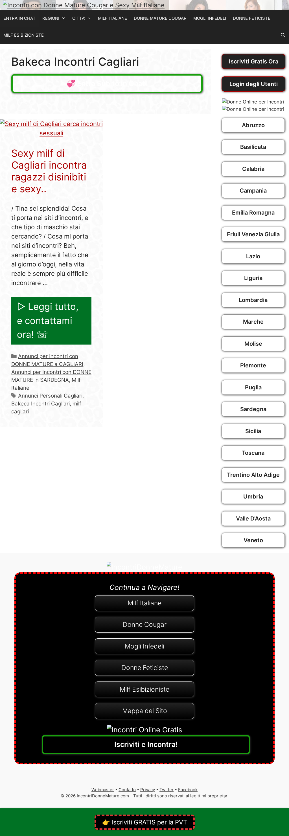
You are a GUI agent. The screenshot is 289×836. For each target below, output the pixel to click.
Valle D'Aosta (253, 518)
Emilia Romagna (253, 212)
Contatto (127, 789)
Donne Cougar (145, 624)
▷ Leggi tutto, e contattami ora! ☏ (47, 320)
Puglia (253, 387)
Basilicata (253, 147)
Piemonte (253, 365)
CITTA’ (78, 18)
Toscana (253, 452)
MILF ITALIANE (112, 18)
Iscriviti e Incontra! (146, 744)
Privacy (147, 789)
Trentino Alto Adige (253, 474)
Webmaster (102, 789)
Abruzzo (253, 125)
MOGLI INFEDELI (209, 18)
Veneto (253, 540)
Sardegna (253, 409)
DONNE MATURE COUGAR (160, 18)
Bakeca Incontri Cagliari (40, 403)
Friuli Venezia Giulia (253, 234)
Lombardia (253, 300)
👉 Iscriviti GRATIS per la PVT (144, 822)
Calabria (253, 169)
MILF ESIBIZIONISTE (23, 35)
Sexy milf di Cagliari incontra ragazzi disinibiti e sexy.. (49, 171)
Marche (253, 321)
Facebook (188, 789)
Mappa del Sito (144, 711)
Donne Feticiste (144, 668)
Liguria (253, 278)
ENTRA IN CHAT (19, 18)
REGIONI (50, 18)
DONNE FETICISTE (251, 18)
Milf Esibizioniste (144, 689)
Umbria (253, 496)
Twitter (166, 789)
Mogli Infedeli (144, 646)
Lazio (253, 256)
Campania (253, 190)
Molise (253, 343)
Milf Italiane (144, 603)
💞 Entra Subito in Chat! (107, 83)
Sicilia (253, 431)
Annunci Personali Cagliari (50, 395)
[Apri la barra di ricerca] (283, 35)
